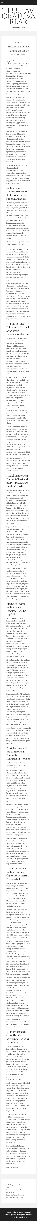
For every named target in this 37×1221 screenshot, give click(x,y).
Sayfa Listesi (10, 1192)
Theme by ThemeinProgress (15, 1215)
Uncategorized (18, 42)
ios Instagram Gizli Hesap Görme (17, 1185)
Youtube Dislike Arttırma (14, 1197)
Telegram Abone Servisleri (15, 1195)
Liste (7, 1187)
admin (24, 54)
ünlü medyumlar (12, 1167)
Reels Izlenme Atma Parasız (15, 1190)
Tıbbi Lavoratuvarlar (18, 17)
